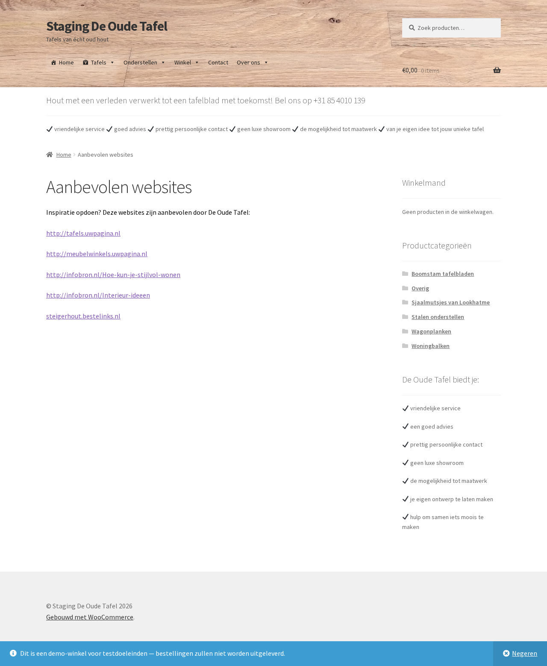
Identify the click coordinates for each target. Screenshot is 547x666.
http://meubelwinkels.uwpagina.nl (96, 253)
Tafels (98, 62)
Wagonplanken (431, 331)
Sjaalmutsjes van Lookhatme (451, 302)
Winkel (182, 62)
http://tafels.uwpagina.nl (83, 233)
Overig (420, 288)
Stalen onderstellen (438, 317)
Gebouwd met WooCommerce (89, 617)
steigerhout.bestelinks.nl (83, 316)
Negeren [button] (524, 653)
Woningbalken (431, 346)
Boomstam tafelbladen (443, 274)
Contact (218, 62)
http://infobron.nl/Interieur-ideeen (98, 295)
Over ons (248, 62)
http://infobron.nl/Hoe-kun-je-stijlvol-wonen (113, 274)
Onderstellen (140, 62)
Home (66, 62)
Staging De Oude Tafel (106, 26)
